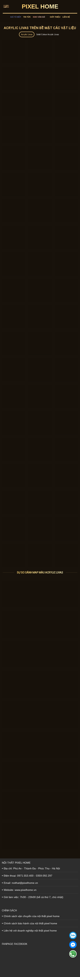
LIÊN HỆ (66, 17)
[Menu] (7, 6)
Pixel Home (40, 6)
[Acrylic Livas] (40, 594)
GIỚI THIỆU (55, 17)
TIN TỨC (27, 17)
